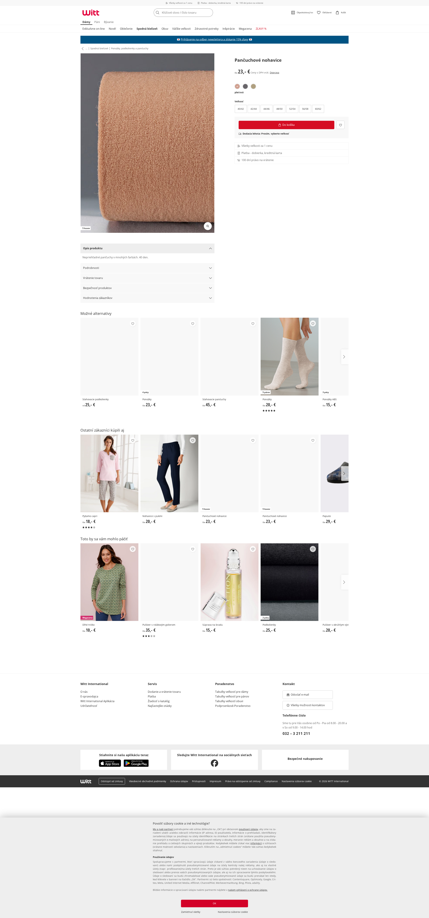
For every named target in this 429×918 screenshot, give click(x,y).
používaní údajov (248, 829)
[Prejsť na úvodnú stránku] (90, 12)
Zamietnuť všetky (190, 911)
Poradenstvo (224, 684)
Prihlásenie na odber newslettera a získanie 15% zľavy (214, 39)
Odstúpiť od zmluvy (112, 781)
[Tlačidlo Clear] (209, 12)
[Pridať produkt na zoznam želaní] (340, 125)
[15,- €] (229, 582)
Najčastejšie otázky (160, 706)
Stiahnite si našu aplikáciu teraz (123, 755)
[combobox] (191, 13)
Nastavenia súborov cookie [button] (297, 781)
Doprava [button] (274, 72)
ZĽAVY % (261, 29)
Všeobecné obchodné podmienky (147, 781)
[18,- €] (109, 473)
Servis (152, 684)
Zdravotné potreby (207, 29)
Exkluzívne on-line (93, 29)
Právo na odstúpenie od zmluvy (242, 781)
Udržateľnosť (88, 706)
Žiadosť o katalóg (159, 701)
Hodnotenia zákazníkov (97, 298)
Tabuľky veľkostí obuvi (229, 701)
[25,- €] (109, 356)
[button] (81, 48)
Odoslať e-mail (303, 695)
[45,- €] (229, 356)
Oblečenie (126, 29)
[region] (214, 868)
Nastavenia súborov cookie (233, 911)
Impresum (215, 781)
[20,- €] (169, 473)
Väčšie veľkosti (181, 29)
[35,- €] (169, 582)
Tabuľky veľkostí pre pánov (232, 696)
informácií (256, 843)
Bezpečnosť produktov (97, 288)
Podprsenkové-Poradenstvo (233, 706)
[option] (237, 86)
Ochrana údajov (179, 781)
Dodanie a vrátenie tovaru (164, 692)
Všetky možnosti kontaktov (308, 705)
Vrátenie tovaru (93, 278)
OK (214, 903)
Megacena (245, 29)
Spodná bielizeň (147, 29)
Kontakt (289, 684)
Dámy (86, 22)
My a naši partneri (163, 829)
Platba (152, 696)
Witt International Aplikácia (97, 701)
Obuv (165, 29)
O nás (84, 692)
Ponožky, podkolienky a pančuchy (129, 48)
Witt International (94, 684)
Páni (97, 22)
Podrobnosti (91, 268)
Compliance (271, 781)
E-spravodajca (89, 696)
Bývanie (109, 22)
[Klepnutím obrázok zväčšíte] (208, 226)
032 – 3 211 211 (296, 733)
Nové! (112, 29)
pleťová (239, 92)
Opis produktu (93, 248)
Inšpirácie (229, 29)
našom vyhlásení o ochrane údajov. (248, 889)
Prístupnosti (199, 781)
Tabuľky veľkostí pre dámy (231, 692)
